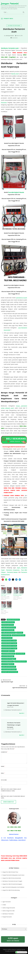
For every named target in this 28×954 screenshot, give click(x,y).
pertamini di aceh (21, 298)
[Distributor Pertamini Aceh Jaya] (6, 590)
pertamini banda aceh (18, 635)
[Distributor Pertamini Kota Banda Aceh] (18, 590)
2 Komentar (14, 38)
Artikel (4, 905)
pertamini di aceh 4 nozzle (9, 648)
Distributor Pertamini (14, 25)
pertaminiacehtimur (7, 661)
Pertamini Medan (12, 572)
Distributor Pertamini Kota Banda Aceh (18, 594)
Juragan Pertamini (9, 3)
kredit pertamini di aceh (8, 632)
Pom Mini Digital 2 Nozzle (16, 192)
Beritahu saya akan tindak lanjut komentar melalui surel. (11, 790)
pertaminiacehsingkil (7, 656)
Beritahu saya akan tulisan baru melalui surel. (13, 797)
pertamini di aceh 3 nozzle (9, 645)
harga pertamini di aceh (8, 627)
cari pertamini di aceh (8, 622)
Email (3, 773)
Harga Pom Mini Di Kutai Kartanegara (12, 884)
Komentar (4, 752)
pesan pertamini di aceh (8, 666)
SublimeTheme (21, 949)
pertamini (19, 632)
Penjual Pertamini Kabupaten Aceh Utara (13, 875)
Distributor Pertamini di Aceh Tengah (12, 881)
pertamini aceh (6, 635)
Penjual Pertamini (7, 917)
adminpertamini (10, 35)
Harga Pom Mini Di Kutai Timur (10, 872)
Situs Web (4, 780)
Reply (22, 713)
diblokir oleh (13, 939)
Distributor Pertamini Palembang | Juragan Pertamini (13, 725)
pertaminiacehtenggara (8, 659)
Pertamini (4, 102)
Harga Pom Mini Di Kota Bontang (11, 890)
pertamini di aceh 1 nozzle (9, 640)
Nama (3, 766)
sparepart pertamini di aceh (9, 672)
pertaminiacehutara (20, 661)
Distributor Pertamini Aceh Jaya (6, 594)
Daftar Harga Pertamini (8, 908)
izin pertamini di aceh (7, 630)
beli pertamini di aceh (13, 619)
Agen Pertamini (6, 902)
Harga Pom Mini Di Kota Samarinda (11, 878)
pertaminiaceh (20, 653)
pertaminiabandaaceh (8, 653)
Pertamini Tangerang (12, 570)
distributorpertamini (7, 625)
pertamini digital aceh (8, 651)
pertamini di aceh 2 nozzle (9, 643)
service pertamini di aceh (9, 669)
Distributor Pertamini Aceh (10, 48)
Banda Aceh (15, 74)
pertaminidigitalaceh (7, 664)
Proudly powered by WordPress (14, 951)
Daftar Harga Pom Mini (8, 911)
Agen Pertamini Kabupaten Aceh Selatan (13, 887)
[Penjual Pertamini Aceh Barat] (6, 604)
